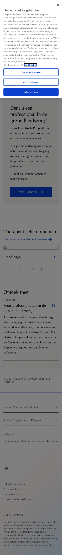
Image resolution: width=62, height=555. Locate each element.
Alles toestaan (31, 92)
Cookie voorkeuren (30, 72)
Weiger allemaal (31, 82)
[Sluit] (58, 5)
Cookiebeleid (30, 65)
